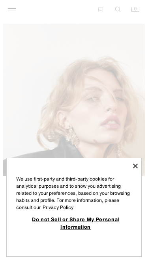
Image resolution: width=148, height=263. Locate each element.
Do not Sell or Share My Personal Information (75, 222)
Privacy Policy (58, 207)
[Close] (135, 166)
